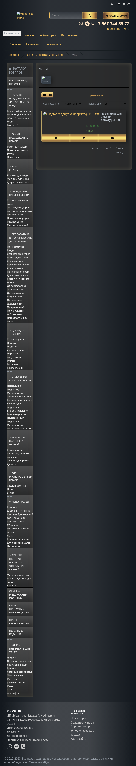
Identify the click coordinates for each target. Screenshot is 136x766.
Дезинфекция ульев (18, 253)
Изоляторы (13, 546)
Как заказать (69, 35)
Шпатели (12, 507)
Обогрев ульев (15, 675)
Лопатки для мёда (17, 175)
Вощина (11, 585)
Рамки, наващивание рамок (18, 138)
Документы (14, 731)
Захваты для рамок (18, 460)
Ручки (10, 686)
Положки (12, 342)
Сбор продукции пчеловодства (19, 609)
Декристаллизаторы (18, 182)
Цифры (11, 657)
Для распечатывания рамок (21, 477)
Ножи (10, 489)
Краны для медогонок (19, 400)
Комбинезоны (15, 367)
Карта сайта (78, 738)
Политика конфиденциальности (28, 739)
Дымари (11, 464)
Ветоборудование (17, 257)
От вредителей (15, 307)
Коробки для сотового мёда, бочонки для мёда (19, 118)
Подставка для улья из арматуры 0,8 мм (111, 117)
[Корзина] (124, 3)
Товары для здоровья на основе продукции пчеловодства (19, 211)
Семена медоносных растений (18, 595)
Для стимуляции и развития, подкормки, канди (19, 279)
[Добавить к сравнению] (112, 138)
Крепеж (11, 668)
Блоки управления (18, 410)
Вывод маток (20, 501)
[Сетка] (50, 94)
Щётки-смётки (15, 450)
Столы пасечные (17, 485)
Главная (29, 35)
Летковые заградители (20, 671)
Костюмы (12, 364)
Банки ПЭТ (13, 125)
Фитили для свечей (18, 574)
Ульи (10, 689)
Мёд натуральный (17, 225)
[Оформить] (129, 3)
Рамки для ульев (17, 146)
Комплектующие (16, 414)
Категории (11, 33)
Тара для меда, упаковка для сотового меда (19, 100)
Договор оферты (18, 735)
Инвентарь (13, 157)
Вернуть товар (80, 726)
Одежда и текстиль (17, 332)
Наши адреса (79, 718)
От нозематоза (15, 246)
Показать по (94, 104)
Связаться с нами (82, 722)
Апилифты (13, 693)
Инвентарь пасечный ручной (17, 441)
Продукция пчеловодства (19, 193)
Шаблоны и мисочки (18, 510)
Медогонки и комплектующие (20, 378)
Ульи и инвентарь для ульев (19, 649)
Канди (10, 250)
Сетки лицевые (16, 339)
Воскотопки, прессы (18, 82)
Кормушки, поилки (17, 664)
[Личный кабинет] (113, 3)
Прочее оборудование (19, 621)
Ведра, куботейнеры (19, 111)
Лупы (10, 535)
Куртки (11, 360)
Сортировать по (51, 104)
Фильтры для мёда (18, 178)
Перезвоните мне (117, 28)
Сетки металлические (19, 661)
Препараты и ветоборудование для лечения (21, 238)
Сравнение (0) (96, 95)
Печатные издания (16, 632)
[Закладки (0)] (119, 3)
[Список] (44, 94)
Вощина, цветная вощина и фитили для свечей (17, 562)
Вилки (10, 492)
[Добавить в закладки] (84, 138)
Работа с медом (16, 168)
